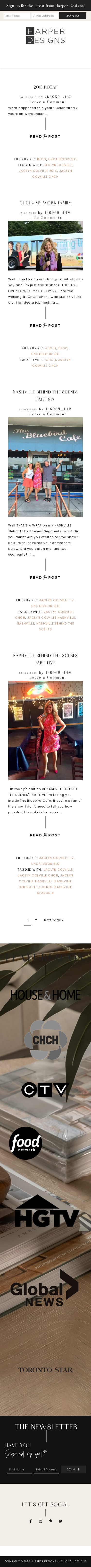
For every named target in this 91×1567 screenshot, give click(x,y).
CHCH (51, 360)
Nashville (25, 623)
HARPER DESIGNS (45, 36)
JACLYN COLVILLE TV (56, 600)
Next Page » (54, 920)
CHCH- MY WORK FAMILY (46, 203)
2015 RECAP (45, 87)
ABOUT (51, 348)
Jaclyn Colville (58, 165)
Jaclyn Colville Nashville (51, 618)
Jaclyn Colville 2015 (38, 171)
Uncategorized (62, 159)
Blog (41, 159)
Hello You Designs (72, 1561)
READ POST (45, 136)
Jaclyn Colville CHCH (38, 875)
